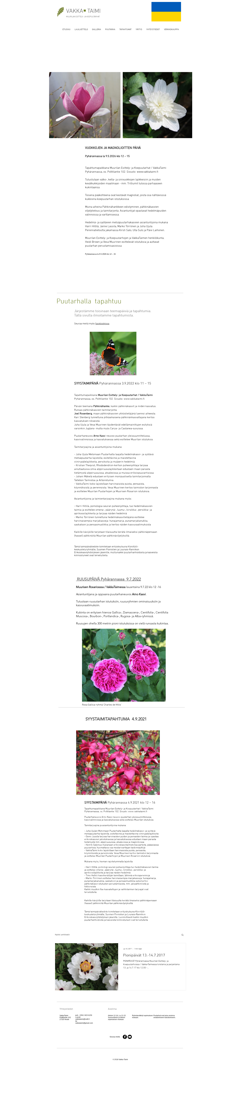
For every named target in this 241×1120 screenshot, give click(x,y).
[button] (182, 935)
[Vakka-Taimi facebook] (125, 1037)
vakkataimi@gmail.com (84, 1023)
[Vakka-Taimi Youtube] (130, 1037)
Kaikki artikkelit (62, 934)
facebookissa (102, 323)
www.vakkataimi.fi (147, 172)
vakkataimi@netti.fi (82, 1019)
